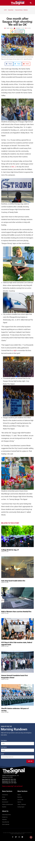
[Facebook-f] (12, 837)
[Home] (2, 10)
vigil (14, 350)
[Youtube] (22, 837)
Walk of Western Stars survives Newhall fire (16, 611)
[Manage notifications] (31, 837)
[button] (4, 2)
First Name (4, 740)
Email (2, 754)
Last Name (4, 747)
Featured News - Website (21, 10)
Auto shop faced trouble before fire (13, 581)
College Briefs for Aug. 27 (10, 550)
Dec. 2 (14, 167)
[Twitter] (15, 837)
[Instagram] (19, 837)
